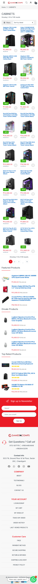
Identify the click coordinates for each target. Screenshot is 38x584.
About (19, 476)
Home (3, 7)
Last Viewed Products (19, 528)
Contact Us (19, 490)
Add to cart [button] (16, 50)
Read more (16, 136)
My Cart (19, 508)
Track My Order (19, 518)
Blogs (19, 485)
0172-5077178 (14, 446)
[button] (33, 579)
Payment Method (19, 545)
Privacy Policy (19, 565)
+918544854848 (27, 446)
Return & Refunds (19, 555)
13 (27, 261)
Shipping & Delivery (19, 560)
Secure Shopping (19, 550)
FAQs (19, 540)
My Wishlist (19, 513)
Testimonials (19, 480)
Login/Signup (19, 503)
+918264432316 (22, 449)
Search (26, 2)
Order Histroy (19, 523)
